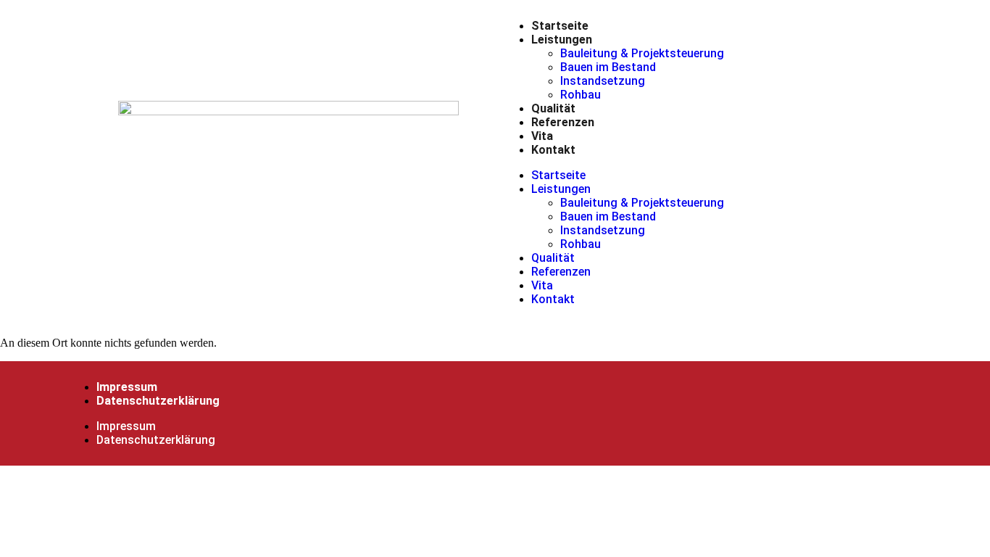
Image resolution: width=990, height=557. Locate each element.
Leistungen (561, 39)
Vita (542, 136)
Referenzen (562, 122)
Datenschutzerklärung (158, 401)
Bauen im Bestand (608, 67)
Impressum (126, 387)
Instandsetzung (602, 81)
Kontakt (553, 150)
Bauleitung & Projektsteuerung (642, 53)
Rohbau (580, 95)
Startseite (559, 26)
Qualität (553, 108)
